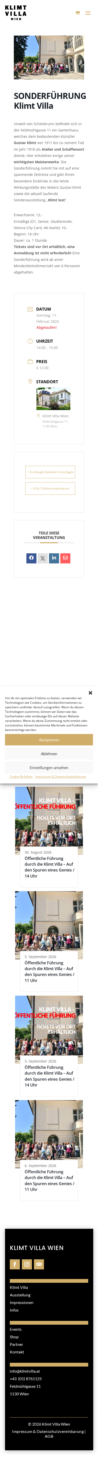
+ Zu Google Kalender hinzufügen (50, 472)
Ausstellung (20, 1294)
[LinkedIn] (54, 558)
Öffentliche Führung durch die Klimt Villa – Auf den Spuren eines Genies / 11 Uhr (49, 971)
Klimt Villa (19, 1287)
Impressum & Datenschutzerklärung (60, 776)
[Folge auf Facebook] (15, 1264)
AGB (49, 1436)
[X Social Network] (43, 558)
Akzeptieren (49, 739)
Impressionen (21, 1302)
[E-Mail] (65, 558)
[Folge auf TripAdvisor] (39, 1264)
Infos (14, 1310)
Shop (14, 1336)
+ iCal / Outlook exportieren (50, 488)
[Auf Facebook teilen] (31, 558)
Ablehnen (49, 753)
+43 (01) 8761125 (26, 1378)
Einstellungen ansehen (49, 767)
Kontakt (17, 1351)
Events (16, 1329)
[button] (90, 692)
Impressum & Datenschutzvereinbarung (48, 1431)
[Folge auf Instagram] (27, 1264)
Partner (16, 1344)
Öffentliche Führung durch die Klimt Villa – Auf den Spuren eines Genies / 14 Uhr (49, 867)
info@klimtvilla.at (25, 1371)
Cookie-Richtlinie (21, 776)
